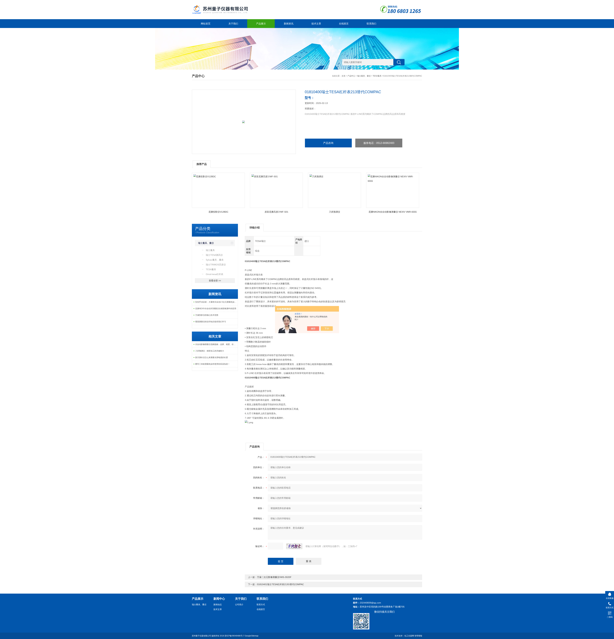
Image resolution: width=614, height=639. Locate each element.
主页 (343, 76)
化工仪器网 (409, 636)
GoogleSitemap (251, 636)
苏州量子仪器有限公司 (201, 636)
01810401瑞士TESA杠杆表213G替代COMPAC (280, 584)
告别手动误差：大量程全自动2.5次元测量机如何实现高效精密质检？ (216, 302)
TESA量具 (377, 76)
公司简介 (239, 604)
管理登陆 (418, 636)
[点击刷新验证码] (294, 546)
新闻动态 (217, 604)
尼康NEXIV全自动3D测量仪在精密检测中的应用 (215, 308)
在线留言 (344, 23)
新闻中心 (219, 598)
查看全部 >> (215, 280)
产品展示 (261, 23)
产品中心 (351, 76)
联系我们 (371, 23)
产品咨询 (328, 143)
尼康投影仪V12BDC (218, 212)
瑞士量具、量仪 (364, 76)
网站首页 (205, 23)
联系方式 (261, 604)
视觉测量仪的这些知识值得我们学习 (210, 322)
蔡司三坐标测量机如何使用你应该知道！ (212, 364)
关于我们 (233, 23)
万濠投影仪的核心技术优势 (206, 315)
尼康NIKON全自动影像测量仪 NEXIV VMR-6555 (393, 212)
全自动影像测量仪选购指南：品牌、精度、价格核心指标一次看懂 (216, 344)
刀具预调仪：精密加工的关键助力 (209, 351)
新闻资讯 (288, 23)
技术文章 (316, 23)
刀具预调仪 (334, 212)
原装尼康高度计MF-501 (276, 212)
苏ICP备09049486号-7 (234, 636)
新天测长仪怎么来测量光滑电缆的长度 (211, 357)
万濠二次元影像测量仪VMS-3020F (274, 577)
